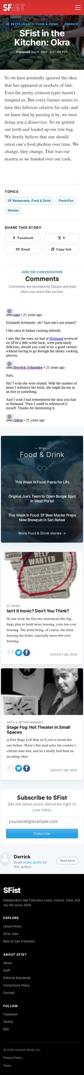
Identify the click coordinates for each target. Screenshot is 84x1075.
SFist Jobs (10, 934)
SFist (12, 890)
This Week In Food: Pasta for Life (42, 482)
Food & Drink (42, 454)
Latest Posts (12, 926)
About (7, 963)
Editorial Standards (17, 978)
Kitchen (13, 210)
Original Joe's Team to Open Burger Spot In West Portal (42, 498)
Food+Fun (66, 200)
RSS (6, 1029)
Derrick (71, 24)
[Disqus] (42, 365)
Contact (9, 993)
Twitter (8, 1021)
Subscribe (42, 833)
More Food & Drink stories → (42, 533)
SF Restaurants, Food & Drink (32, 24)
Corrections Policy (16, 985)
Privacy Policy (12, 1057)
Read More (67, 860)
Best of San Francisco (19, 941)
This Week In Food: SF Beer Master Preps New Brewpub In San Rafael (42, 517)
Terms (7, 1065)
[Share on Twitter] (19, 653)
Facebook (10, 1014)
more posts (32, 862)
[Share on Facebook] (27, 653)
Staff (6, 970)
